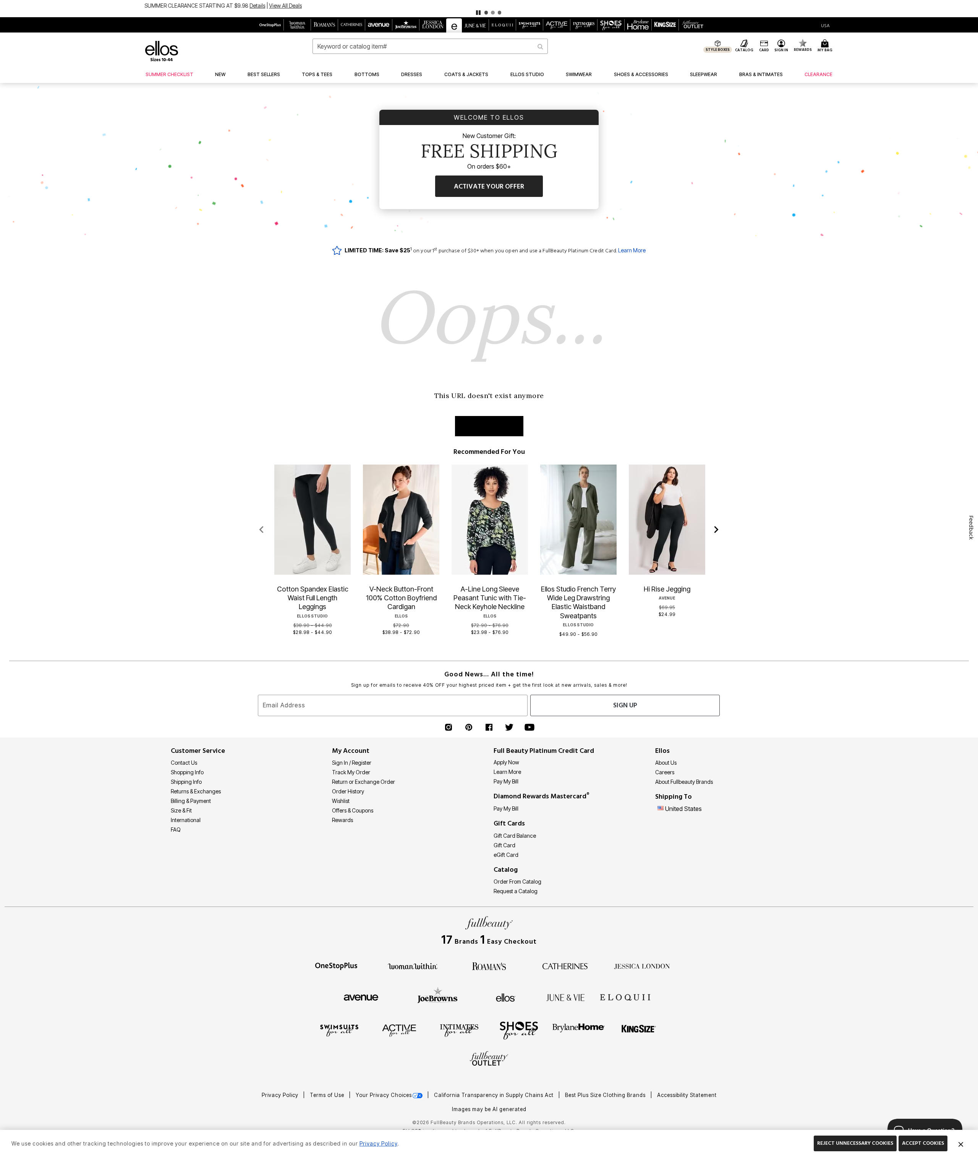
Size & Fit (181, 810)
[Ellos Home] (161, 51)
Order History (348, 791)
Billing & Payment (191, 801)
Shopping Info (187, 772)
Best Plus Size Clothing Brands (606, 1095)
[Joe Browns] (438, 996)
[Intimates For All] (459, 1030)
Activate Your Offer (489, 186)
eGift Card (506, 854)
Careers (664, 772)
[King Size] (639, 1030)
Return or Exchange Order (363, 781)
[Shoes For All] (519, 1030)
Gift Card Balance (515, 835)
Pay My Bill (506, 781)
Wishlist (341, 801)
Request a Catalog (516, 891)
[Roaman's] (489, 965)
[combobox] (430, 46)
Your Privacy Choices (384, 1095)
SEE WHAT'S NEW (489, 426)
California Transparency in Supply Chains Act (494, 1095)
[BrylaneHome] (579, 1030)
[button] (489, 8)
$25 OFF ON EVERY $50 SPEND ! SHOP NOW (463, 5)
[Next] (716, 530)
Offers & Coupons (352, 810)
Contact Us (184, 762)
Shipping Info (186, 781)
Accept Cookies (923, 1143)
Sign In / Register (351, 762)
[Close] (961, 1143)
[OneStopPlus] (336, 965)
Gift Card (504, 845)
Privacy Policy (281, 1095)
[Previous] (261, 530)
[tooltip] (270, 25)
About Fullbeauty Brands (684, 781)
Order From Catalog (517, 881)
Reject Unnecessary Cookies (855, 1143)
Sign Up (625, 705)
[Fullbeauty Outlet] (489, 1059)
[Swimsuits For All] (339, 1030)
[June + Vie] (565, 997)
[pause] (478, 13)
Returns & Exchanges (196, 791)
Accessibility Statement (687, 1095)
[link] (169, 74)
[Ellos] (505, 997)
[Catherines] (565, 965)
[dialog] (825, 25)
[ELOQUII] (625, 996)
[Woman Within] (412, 965)
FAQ (176, 829)
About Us (666, 762)
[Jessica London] (642, 965)
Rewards (342, 820)
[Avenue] (361, 997)
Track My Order (351, 772)
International (186, 820)
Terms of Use (328, 1095)
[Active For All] (399, 1030)
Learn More (632, 250)
